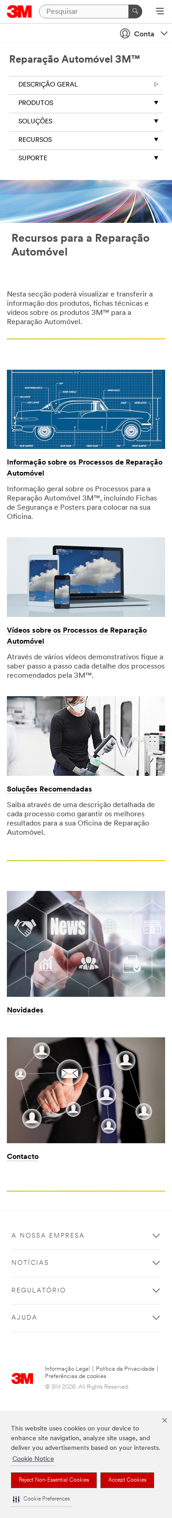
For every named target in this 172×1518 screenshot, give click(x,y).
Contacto (23, 1157)
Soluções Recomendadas (49, 789)
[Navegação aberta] (160, 12)
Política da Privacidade (125, 1369)
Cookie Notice (33, 1459)
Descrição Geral (48, 84)
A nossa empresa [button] (48, 1236)
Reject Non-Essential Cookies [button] (54, 1480)
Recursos (35, 140)
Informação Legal (67, 1369)
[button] (41, 1499)
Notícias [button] (30, 1263)
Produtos (35, 103)
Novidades (25, 1010)
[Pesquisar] (135, 11)
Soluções (35, 121)
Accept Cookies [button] (127, 1480)
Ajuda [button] (24, 1317)
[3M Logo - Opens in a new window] (19, 11)
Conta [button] (144, 34)
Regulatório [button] (38, 1290)
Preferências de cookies (75, 1376)
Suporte (32, 158)
